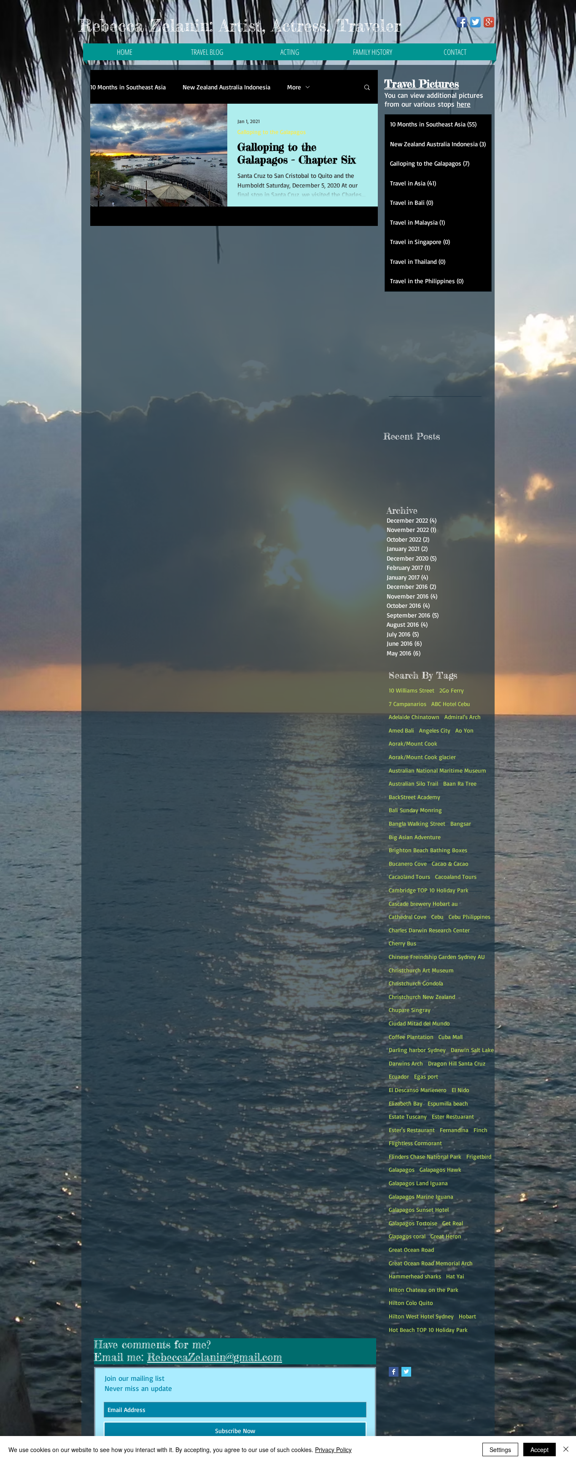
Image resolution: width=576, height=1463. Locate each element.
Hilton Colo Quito (411, 1302)
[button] (367, 87)
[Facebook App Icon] (462, 22)
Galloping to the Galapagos (271, 131)
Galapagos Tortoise (413, 1223)
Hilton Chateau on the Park (423, 1289)
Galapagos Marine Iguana (421, 1196)
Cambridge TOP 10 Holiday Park (428, 890)
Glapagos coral (407, 1236)
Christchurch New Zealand (422, 996)
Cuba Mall (451, 1036)
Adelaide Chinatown (414, 716)
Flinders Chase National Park (425, 1156)
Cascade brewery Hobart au (423, 903)
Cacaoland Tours (409, 876)
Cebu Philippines (469, 916)
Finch (480, 1129)
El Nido (460, 1089)
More (294, 87)
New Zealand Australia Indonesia (226, 87)
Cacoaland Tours (455, 876)
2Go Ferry (451, 690)
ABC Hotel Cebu (450, 703)
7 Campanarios (407, 703)
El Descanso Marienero (418, 1089)
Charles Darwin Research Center (429, 930)
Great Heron (446, 1236)
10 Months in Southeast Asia (128, 87)
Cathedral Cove (407, 916)
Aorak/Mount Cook (413, 743)
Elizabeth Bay (406, 1103)
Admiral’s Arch (462, 716)
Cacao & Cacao (450, 863)
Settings (500, 1449)
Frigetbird (478, 1156)
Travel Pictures (421, 84)
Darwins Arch (406, 1063)
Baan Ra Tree (459, 783)
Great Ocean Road (411, 1249)
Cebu (437, 916)
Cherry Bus (402, 943)
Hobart (467, 1316)
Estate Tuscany (408, 1116)
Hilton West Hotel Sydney (421, 1316)
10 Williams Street (411, 690)
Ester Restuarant (453, 1116)
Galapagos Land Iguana (418, 1183)
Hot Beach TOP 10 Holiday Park (428, 1329)
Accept (539, 1449)
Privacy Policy (333, 1449)
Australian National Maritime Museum (437, 770)
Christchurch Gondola (416, 983)
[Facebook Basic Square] (393, 1372)
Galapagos (402, 1169)
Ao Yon (464, 730)
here (464, 103)
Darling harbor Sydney (417, 1049)
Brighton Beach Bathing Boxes (428, 850)
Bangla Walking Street (417, 823)
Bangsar (460, 823)
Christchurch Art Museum (421, 970)
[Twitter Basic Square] (406, 1372)
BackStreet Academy (414, 796)
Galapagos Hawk (440, 1169)
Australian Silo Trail (413, 783)
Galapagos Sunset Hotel (419, 1209)
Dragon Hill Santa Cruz (456, 1063)
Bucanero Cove (408, 863)
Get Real (452, 1223)
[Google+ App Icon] (489, 22)
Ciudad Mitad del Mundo (419, 1023)
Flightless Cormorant (415, 1142)
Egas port (426, 1076)
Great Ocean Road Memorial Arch (431, 1263)
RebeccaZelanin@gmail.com (214, 1357)
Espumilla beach (448, 1103)
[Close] (566, 1449)
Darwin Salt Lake (472, 1049)
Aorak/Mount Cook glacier (422, 756)
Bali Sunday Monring (415, 809)
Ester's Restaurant (412, 1129)
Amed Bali (401, 730)
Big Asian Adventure (415, 836)
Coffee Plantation (411, 1036)
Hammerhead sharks (415, 1276)
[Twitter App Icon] (475, 22)
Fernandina (454, 1129)
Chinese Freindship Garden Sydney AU (436, 956)
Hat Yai (455, 1276)
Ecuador (399, 1076)
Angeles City (434, 730)
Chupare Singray (410, 1009)
